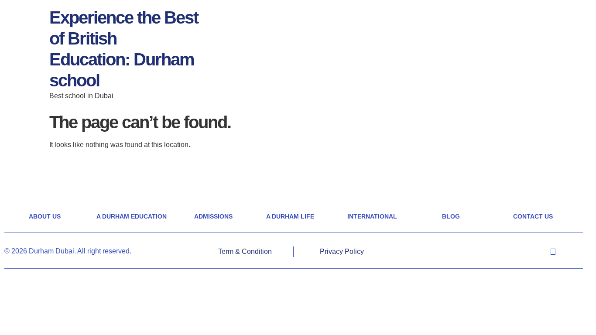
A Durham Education (131, 216)
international (372, 216)
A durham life (290, 216)
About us (45, 216)
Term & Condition (245, 251)
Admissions (213, 216)
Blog (451, 216)
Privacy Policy (342, 251)
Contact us (533, 216)
